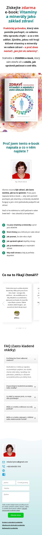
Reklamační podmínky (10, 528)
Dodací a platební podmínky (12, 522)
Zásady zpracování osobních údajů (14, 509)
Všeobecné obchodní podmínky (13, 525)
